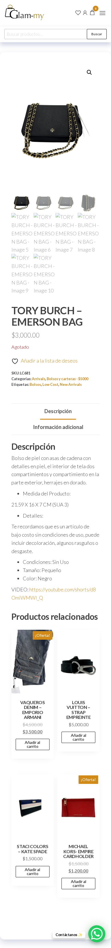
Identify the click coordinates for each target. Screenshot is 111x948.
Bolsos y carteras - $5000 (67, 379)
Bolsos (35, 384)
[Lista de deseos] (78, 12)
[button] (102, 13)
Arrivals (38, 379)
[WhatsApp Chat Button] (96, 933)
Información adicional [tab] (58, 427)
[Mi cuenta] (85, 12)
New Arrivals (71, 384)
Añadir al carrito (32, 744)
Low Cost (50, 384)
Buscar (96, 34)
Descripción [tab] (58, 411)
